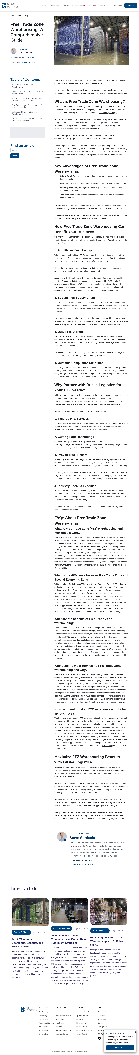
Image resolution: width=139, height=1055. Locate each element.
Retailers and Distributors (64, 1030)
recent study (90, 355)
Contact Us (130, 5)
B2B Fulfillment (44, 1027)
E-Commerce (43, 1019)
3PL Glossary (80, 1019)
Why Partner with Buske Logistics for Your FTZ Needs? (28, 106)
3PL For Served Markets (84, 1030)
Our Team (101, 1016)
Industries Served (62, 1034)
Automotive (60, 1019)
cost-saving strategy (107, 113)
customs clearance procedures (88, 374)
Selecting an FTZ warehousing (67, 767)
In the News (102, 1019)
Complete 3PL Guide (82, 1012)
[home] (10, 5)
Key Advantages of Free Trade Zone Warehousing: (27, 93)
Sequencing (43, 1016)
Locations (118, 5)
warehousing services (81, 423)
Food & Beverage (62, 1012)
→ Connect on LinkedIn (80, 861)
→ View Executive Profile (81, 864)
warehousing (107, 746)
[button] (67, 5)
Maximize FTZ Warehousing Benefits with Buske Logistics (27, 120)
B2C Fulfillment (44, 1030)
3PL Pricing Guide (81, 1023)
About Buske (102, 1012)
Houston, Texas (68, 789)
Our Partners (54, 5)
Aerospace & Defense (63, 1016)
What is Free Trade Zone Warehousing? (22, 86)
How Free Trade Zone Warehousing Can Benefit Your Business (27, 99)
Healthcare (60, 1023)
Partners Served (81, 1034)
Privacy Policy (102, 1027)
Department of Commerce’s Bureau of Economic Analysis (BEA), (97, 278)
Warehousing (43, 1012)
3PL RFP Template (82, 1027)
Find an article (22, 145)
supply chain (105, 426)
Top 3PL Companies (82, 1016)
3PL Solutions (43, 1034)
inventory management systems (68, 444)
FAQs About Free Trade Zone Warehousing (24, 113)
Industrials (59, 1027)
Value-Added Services (46, 1023)
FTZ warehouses (71, 146)
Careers (101, 5)
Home (44, 5)
